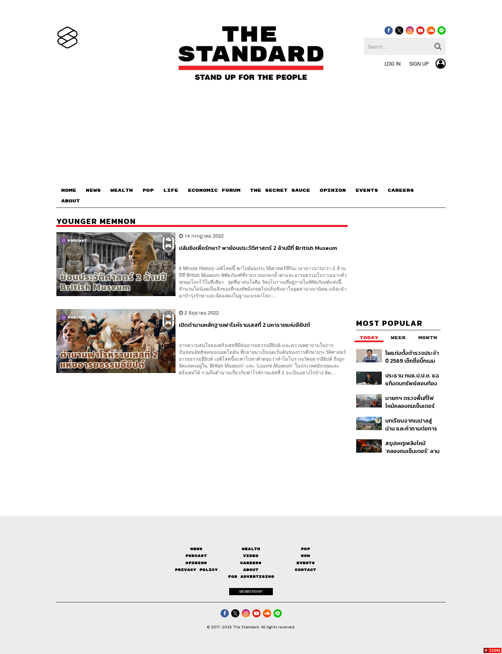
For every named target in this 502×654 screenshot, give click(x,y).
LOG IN (393, 63)
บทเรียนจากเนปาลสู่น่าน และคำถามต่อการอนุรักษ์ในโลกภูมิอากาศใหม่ (412, 424)
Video (251, 556)
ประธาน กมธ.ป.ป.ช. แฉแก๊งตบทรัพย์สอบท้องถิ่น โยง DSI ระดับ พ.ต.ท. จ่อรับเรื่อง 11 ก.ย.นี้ (412, 379)
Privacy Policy (196, 570)
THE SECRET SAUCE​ (280, 190)
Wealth (251, 549)
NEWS (93, 190)
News (196, 549)
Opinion (196, 563)
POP (148, 190)
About (251, 570)
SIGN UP (419, 63)
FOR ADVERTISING (251, 576)
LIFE (170, 190)
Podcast (196, 556)
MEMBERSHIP (251, 591)
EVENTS (366, 190)
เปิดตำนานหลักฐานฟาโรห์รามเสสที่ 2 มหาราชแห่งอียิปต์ (244, 325)
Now (305, 556)
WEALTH (121, 190)
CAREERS (401, 190)
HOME (68, 190)
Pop (305, 549)
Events (305, 563)
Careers (251, 563)
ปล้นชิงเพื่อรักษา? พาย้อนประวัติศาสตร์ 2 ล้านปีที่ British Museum (258, 248)
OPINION (333, 190)
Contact (305, 570)
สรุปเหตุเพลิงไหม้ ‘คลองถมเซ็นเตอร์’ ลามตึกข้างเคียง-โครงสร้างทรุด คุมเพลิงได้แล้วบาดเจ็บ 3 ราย (412, 447)
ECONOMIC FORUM (214, 190)
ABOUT (70, 201)
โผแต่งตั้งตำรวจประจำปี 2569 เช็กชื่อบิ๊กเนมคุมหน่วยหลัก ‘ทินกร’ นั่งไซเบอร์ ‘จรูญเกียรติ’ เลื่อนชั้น (412, 356)
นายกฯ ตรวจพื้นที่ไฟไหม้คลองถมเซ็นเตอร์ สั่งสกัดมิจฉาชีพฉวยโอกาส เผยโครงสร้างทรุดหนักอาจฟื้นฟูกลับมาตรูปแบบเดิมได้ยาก (411, 402)
